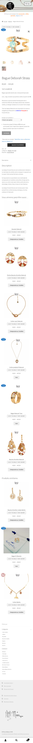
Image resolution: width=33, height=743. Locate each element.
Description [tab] (5, 160)
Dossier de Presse (8, 689)
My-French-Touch (5, 664)
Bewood (4, 651)
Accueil (5, 21)
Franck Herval (10, 152)
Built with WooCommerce (22, 734)
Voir (16, 377)
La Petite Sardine (5, 662)
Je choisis (6, 133)
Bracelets (4, 636)
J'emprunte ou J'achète (16, 239)
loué (15, 150)
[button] (28, 31)
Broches (4, 643)
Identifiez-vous (19, 139)
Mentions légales (8, 702)
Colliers (3, 634)
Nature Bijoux (5, 667)
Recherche (16, 740)
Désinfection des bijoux (10, 695)
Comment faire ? (8, 683)
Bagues (10, 21)
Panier (25, 739)
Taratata (4, 673)
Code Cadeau (5, 632)
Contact (6, 698)
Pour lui (3, 645)
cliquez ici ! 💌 (19, 15)
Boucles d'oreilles (5, 638)
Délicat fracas (5, 656)
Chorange (4, 653)
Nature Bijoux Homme (6, 669)
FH (12, 150)
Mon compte (7, 686)
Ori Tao (3, 671)
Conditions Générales (8, 734)
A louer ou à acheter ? (7, 117)
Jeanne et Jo (4, 660)
